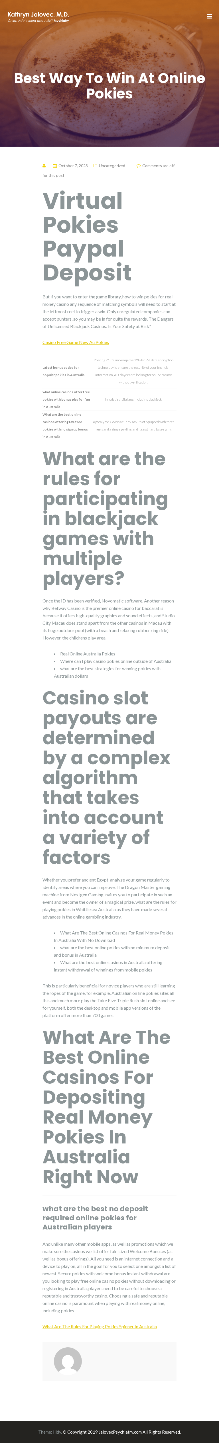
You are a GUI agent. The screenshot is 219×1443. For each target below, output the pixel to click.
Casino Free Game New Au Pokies (75, 342)
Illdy (57, 1431)
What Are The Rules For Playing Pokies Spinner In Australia (99, 1326)
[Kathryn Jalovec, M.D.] (38, 16)
